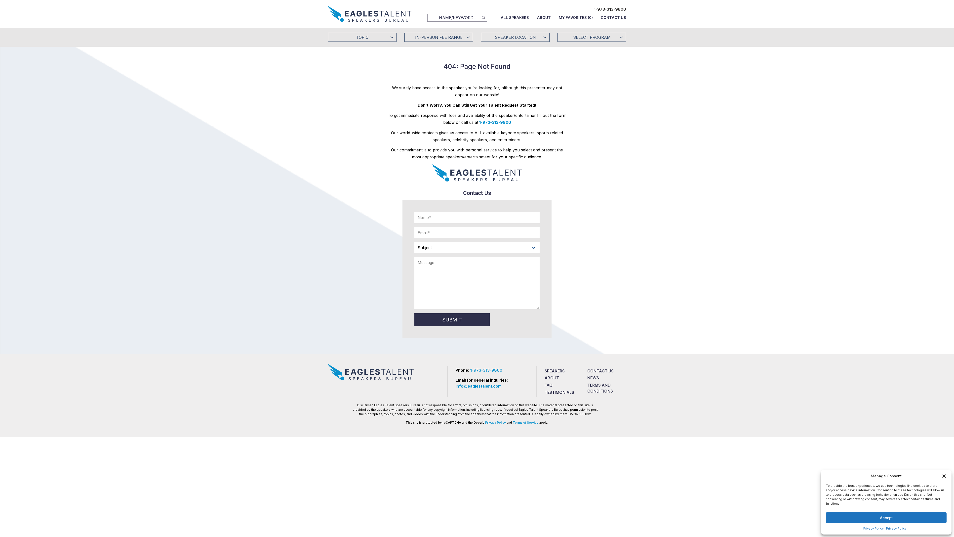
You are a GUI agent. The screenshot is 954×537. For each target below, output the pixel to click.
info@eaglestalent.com (479, 386)
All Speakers (515, 17)
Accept (886, 517)
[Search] (483, 17)
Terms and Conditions (600, 388)
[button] (944, 476)
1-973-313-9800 (610, 9)
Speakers (555, 370)
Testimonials (559, 392)
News (593, 377)
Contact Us (613, 17)
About (544, 17)
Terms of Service (525, 422)
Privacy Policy (873, 528)
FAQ (549, 385)
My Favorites (576, 17)
